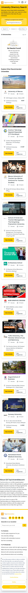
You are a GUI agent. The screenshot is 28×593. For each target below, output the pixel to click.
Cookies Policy (18, 574)
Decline (14, 582)
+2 (6, 467)
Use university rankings (7, 536)
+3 (15, 271)
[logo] (7, 2)
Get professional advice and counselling (12, 554)
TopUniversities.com (5, 482)
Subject (13, 29)
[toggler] (25, 2)
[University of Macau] (5, 92)
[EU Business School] (5, 263)
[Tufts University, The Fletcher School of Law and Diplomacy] (5, 336)
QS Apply (8, 494)
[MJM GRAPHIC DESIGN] (5, 301)
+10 (12, 309)
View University (8, 107)
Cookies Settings (14, 577)
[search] (19, 2)
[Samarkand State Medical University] (5, 455)
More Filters (22, 29)
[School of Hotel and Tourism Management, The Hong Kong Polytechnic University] (5, 218)
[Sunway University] (5, 415)
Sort (24, 34)
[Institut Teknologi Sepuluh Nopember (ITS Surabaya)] (5, 130)
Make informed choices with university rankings (14, 549)
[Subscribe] (24, 525)
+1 (9, 191)
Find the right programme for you (10, 533)
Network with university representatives (12, 552)
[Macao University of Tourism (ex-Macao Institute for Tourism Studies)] (5, 177)
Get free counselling (6, 540)
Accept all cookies (14, 587)
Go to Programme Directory (13, 22)
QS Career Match (4, 499)
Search (4, 29)
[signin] (22, 2)
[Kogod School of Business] (5, 377)
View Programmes (19, 107)
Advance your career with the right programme (14, 547)
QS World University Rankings (8, 487)
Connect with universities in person (10, 538)
